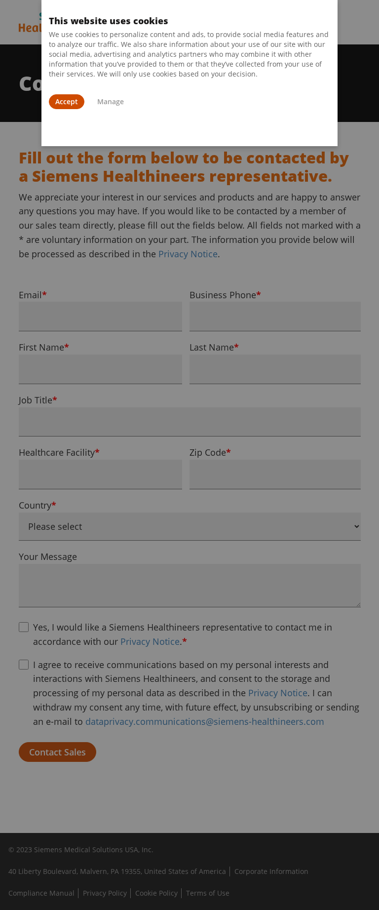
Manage (110, 101)
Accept (66, 101)
